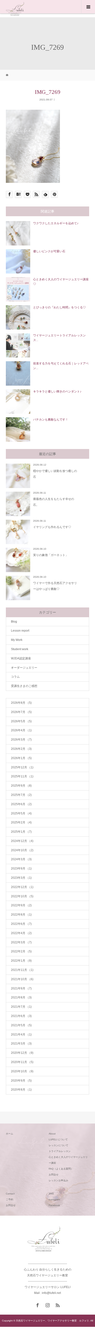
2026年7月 (21, 712)
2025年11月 (22, 776)
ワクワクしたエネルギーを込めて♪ (55, 223)
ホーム (9, 1133)
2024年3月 (21, 859)
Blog (14, 621)
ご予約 (9, 1199)
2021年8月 (21, 997)
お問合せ (53, 1174)
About (52, 1133)
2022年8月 (21, 914)
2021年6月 (21, 1016)
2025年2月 (21, 822)
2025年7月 (21, 795)
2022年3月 (21, 942)
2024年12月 (22, 841)
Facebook (54, 1205)
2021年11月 (22, 970)
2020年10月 (22, 1071)
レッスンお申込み (58, 1180)
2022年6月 (21, 924)
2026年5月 (21, 721)
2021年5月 (21, 1025)
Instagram (54, 1199)
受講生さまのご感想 (24, 686)
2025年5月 (21, 813)
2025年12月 (22, 767)
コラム (15, 676)
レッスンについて (58, 1145)
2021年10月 (22, 979)
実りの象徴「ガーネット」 (50, 555)
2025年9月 (21, 785)
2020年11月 (22, 1062)
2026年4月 (21, 730)
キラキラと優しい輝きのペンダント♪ (57, 391)
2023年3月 (21, 878)
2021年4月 (21, 1034)
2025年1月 (21, 831)
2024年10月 (22, 850)
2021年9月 (21, 988)
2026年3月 (21, 739)
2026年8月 (21, 702)
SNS (51, 1193)
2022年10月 (22, 896)
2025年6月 (21, 804)
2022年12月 (22, 887)
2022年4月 (21, 933)
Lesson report (20, 630)
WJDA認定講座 (21, 658)
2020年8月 (21, 1089)
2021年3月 (21, 1043)
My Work (16, 640)
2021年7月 (21, 1006)
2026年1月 (21, 758)
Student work (19, 649)
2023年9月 (21, 868)
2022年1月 (21, 960)
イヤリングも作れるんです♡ (52, 527)
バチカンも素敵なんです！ (50, 419)
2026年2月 (21, 749)
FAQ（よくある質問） (61, 1168)
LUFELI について (58, 1139)
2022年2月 (21, 951)
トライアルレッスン (60, 1151)
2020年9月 (21, 1080)
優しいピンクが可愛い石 (49, 251)
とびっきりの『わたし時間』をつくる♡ (59, 307)
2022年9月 (21, 905)
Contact (10, 1193)
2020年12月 (22, 1053)
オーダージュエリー (24, 667)
